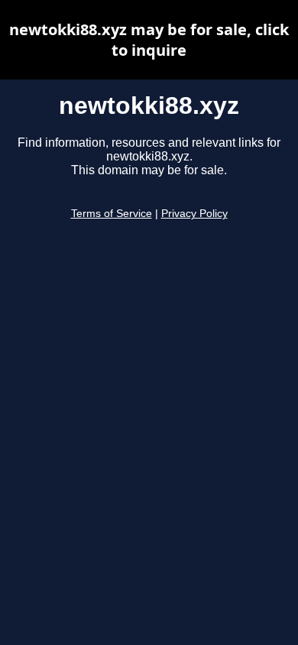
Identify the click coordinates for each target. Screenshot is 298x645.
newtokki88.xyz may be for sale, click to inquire (149, 39)
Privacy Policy (194, 213)
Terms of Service (111, 213)
